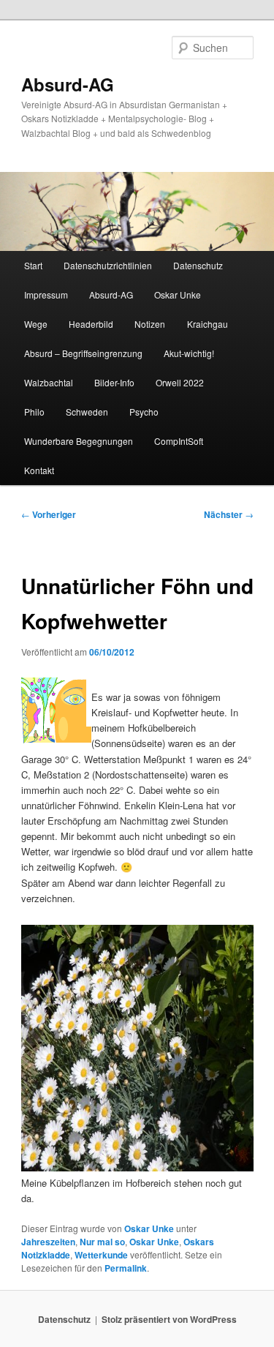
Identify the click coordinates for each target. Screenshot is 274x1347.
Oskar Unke (177, 294)
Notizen (149, 324)
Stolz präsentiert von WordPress (169, 1319)
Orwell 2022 (180, 382)
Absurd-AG (67, 84)
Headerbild (91, 324)
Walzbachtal (48, 382)
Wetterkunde (101, 1254)
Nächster (229, 514)
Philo (34, 411)
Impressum (46, 294)
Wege (35, 324)
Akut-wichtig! (189, 353)
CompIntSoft (178, 441)
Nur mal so (102, 1241)
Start (33, 265)
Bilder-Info (114, 382)
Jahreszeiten (48, 1241)
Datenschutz (198, 265)
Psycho (144, 411)
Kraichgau (207, 324)
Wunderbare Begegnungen (78, 441)
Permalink (125, 1268)
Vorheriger (48, 514)
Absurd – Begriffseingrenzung (83, 353)
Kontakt (39, 470)
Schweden (87, 411)
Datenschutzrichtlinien (108, 265)
